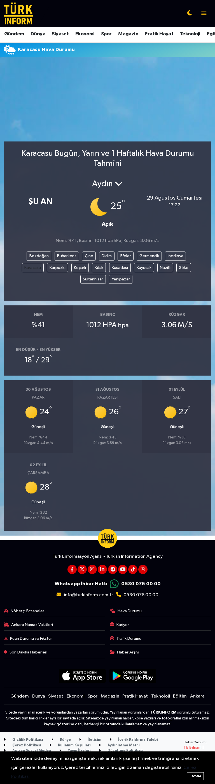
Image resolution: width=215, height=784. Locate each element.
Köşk (99, 268)
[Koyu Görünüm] (190, 14)
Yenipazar (121, 279)
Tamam (195, 776)
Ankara (197, 696)
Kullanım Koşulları (74, 745)
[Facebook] (72, 569)
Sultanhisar (93, 279)
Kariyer (122, 625)
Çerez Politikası (26, 745)
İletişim (94, 740)
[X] (82, 569)
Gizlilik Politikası (27, 740)
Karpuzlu (58, 268)
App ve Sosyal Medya (31, 751)
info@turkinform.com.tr (88, 595)
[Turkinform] (18, 13)
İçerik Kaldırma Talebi (137, 740)
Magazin (128, 33)
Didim (107, 256)
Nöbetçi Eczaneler (27, 611)
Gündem (14, 33)
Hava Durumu (130, 611)
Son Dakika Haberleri (28, 652)
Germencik (149, 256)
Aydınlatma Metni (123, 745)
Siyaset (60, 33)
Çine (89, 256)
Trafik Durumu (128, 638)
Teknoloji (190, 33)
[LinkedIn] (102, 569)
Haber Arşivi (128, 652)
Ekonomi (85, 33)
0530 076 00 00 (141, 583)
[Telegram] (112, 569)
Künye (65, 740)
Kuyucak (144, 268)
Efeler (125, 256)
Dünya (38, 33)
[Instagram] (92, 569)
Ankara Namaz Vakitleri (32, 625)
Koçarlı (80, 268)
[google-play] (133, 675)
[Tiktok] (132, 569)
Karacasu (32, 268)
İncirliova (175, 256)
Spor (106, 33)
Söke (183, 268)
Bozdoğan (39, 256)
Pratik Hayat (159, 33)
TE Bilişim (193, 747)
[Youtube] (122, 569)
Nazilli (165, 268)
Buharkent (66, 256)
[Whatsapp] (143, 569)
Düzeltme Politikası (125, 751)
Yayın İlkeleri (79, 751)
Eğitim (180, 696)
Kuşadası (120, 268)
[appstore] (82, 675)
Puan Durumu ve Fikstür (31, 638)
